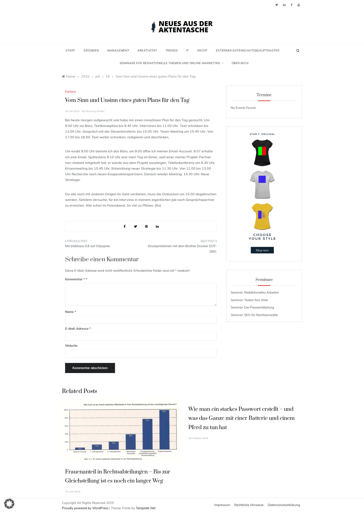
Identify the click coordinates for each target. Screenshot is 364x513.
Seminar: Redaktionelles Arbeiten (255, 292)
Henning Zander (95, 111)
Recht (202, 50)
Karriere (70, 92)
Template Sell (145, 508)
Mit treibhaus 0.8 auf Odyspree (87, 246)
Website (71, 346)
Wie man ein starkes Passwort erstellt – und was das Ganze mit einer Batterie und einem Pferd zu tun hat (241, 418)
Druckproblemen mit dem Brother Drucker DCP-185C (182, 248)
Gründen (91, 50)
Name (70, 312)
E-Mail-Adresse (78, 329)
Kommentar (75, 279)
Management (118, 50)
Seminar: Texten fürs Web (249, 300)
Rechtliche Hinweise (249, 505)
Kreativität (147, 50)
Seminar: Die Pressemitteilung (252, 307)
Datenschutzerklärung (284, 505)
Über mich (240, 63)
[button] (9, 504)
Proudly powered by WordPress (85, 508)
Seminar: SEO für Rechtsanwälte (254, 315)
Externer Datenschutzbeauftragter (248, 50)
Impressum (222, 505)
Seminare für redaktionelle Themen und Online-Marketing (170, 63)
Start (70, 50)
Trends (172, 50)
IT (187, 50)
